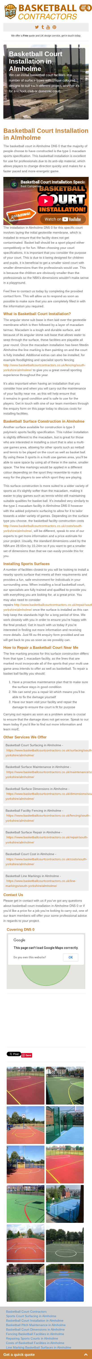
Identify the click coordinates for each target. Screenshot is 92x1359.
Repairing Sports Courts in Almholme (32, 1338)
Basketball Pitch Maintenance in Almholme (36, 1325)
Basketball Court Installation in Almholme (34, 1320)
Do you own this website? (30, 957)
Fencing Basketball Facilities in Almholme (35, 1334)
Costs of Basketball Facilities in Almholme (35, 1343)
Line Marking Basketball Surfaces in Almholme (38, 1347)
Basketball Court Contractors (26, 1311)
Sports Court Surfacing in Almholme (31, 1316)
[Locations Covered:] (5, 6)
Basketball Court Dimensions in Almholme (35, 1329)
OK (71, 957)
